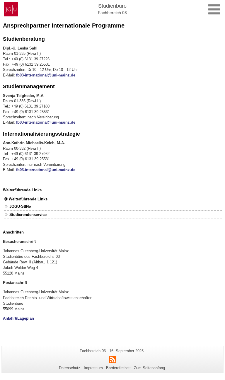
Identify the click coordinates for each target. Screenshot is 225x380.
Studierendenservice (28, 214)
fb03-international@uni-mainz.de (45, 75)
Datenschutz (69, 368)
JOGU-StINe (20, 206)
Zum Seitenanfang (149, 368)
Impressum (93, 368)
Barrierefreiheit (118, 368)
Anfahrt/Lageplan (18, 318)
